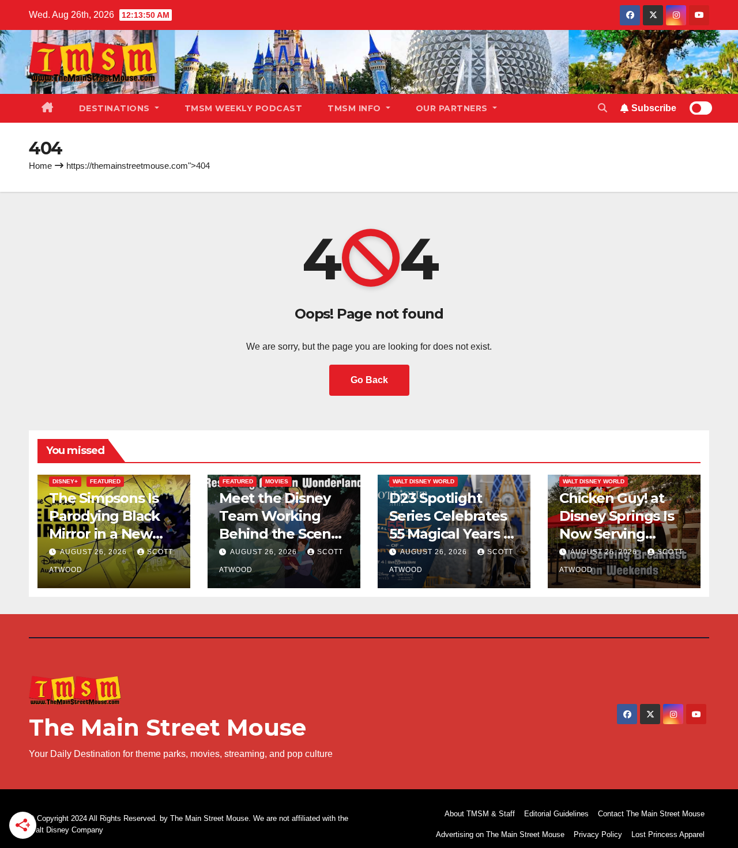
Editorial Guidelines (556, 813)
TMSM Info (355, 108)
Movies (276, 481)
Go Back (369, 380)
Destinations (116, 108)
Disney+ (65, 481)
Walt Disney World (423, 481)
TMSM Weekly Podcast (243, 108)
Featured (105, 481)
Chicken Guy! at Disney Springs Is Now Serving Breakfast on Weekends (616, 534)
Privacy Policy (598, 834)
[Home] (47, 108)
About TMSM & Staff (480, 813)
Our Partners (453, 108)
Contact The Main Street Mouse (651, 813)
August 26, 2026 (94, 552)
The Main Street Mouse (167, 727)
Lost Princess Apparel (668, 834)
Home (40, 166)
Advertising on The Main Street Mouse (500, 834)
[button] (602, 108)
